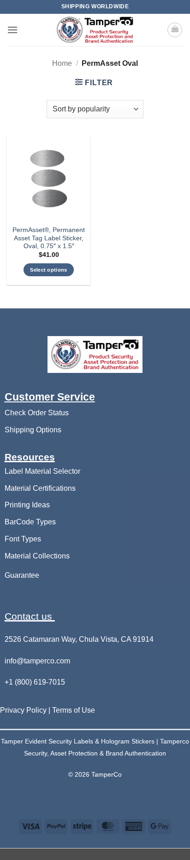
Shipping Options (33, 430)
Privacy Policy (24, 710)
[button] (12, 29)
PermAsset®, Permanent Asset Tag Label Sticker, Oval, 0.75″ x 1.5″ (48, 238)
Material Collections (37, 556)
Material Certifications (40, 488)
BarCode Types (30, 522)
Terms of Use (73, 710)
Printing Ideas (27, 505)
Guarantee (22, 575)
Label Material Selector (42, 471)
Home (62, 63)
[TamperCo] (95, 30)
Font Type (21, 539)
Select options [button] (48, 270)
